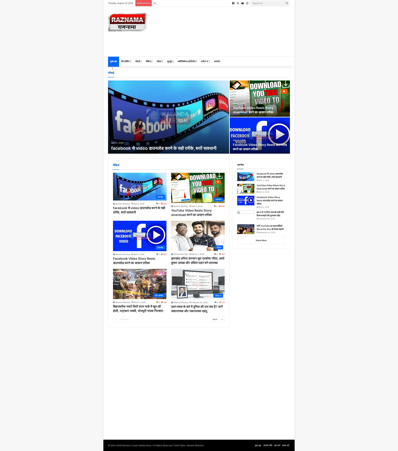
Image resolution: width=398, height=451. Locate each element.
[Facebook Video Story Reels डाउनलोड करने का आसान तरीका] (245, 200)
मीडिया (148, 61)
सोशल (159, 61)
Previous (124, 319)
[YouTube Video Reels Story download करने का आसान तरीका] (245, 189)
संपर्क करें (285, 445)
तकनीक (217, 61)
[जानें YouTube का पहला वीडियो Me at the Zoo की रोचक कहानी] (245, 229)
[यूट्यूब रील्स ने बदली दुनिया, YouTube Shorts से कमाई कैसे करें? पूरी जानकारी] (260, 98)
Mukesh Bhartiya (122, 204)
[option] (199, 117)
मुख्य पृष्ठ (113, 61)
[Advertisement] (230, 31)
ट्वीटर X (204, 61)
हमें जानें (277, 445)
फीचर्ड (137, 61)
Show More (261, 240)
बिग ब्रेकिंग (125, 61)
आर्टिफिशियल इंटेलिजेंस (186, 61)
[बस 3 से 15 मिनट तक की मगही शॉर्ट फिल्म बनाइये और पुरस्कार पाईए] (245, 216)
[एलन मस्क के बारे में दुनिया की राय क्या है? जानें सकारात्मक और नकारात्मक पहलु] (168, 117)
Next (215, 319)
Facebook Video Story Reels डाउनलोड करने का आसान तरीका (179, 3)
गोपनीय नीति (267, 445)
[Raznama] (127, 22)
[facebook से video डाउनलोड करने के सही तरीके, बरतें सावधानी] (245, 176)
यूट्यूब (169, 61)
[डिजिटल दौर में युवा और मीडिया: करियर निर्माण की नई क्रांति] (260, 135)
